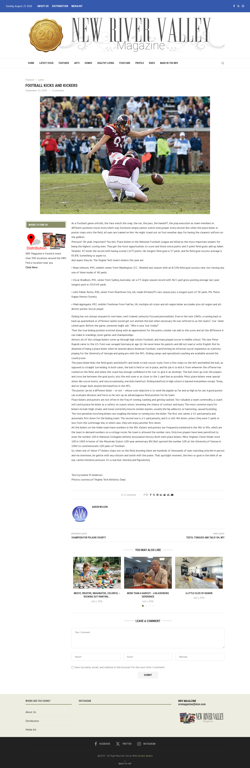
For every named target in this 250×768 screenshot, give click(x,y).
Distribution (60, 6)
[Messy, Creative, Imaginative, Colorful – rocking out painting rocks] (97, 573)
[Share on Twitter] (154, 494)
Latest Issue (46, 63)
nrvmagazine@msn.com (192, 704)
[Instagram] (243, 6)
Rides (152, 63)
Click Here (32, 267)
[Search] (222, 63)
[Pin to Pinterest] (157, 494)
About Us (43, 6)
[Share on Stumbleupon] (168, 494)
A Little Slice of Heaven (199, 593)
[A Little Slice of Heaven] (199, 573)
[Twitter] (238, 6)
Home (31, 63)
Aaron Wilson (100, 507)
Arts (77, 63)
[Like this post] (147, 494)
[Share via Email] (172, 494)
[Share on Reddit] (164, 494)
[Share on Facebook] (150, 494)
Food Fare (124, 63)
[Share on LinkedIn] (161, 494)
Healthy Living (105, 63)
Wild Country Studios (142, 755)
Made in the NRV (169, 63)
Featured (64, 63)
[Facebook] (234, 6)
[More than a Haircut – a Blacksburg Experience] (148, 573)
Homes (88, 63)
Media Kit (77, 6)
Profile (139, 63)
